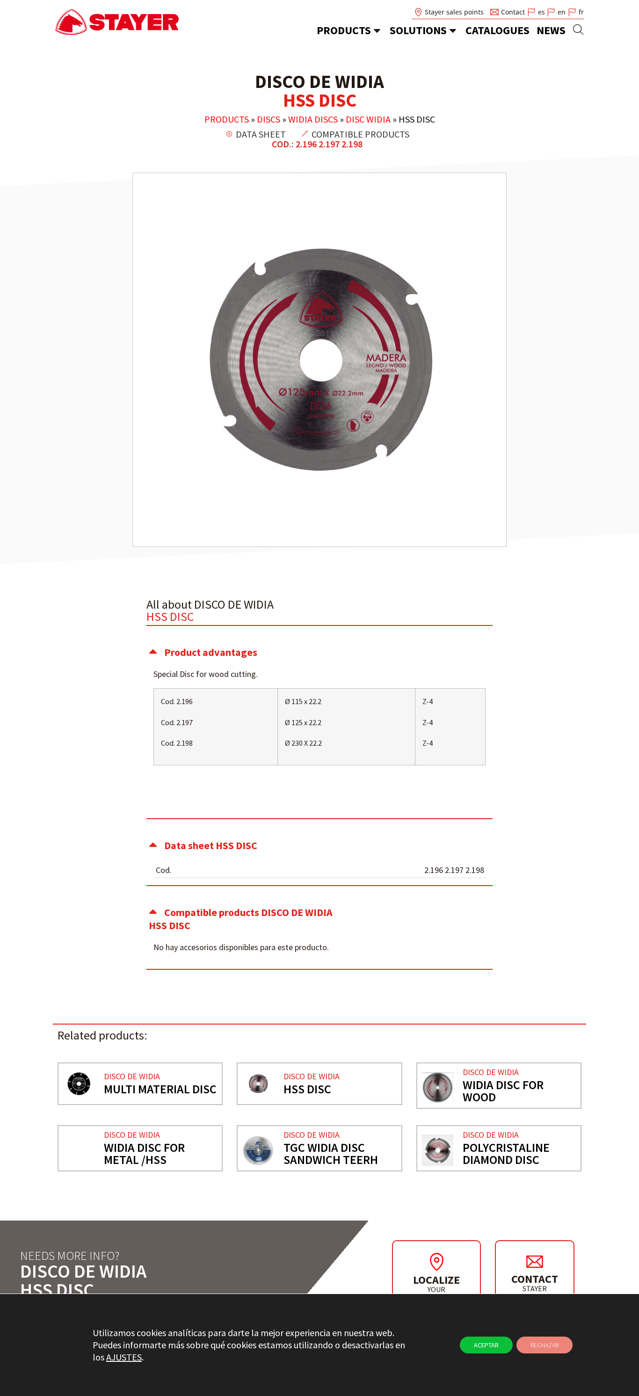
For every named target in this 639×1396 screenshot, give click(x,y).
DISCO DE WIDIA (132, 1076)
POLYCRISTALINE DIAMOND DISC (506, 1153)
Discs (268, 119)
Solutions (418, 30)
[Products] (377, 30)
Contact (534, 1279)
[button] (319, 652)
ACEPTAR (486, 1345)
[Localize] (436, 1262)
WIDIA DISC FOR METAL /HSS (144, 1153)
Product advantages (210, 652)
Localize (436, 1279)
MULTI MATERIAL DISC (160, 1089)
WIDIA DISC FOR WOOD (503, 1091)
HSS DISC (307, 1089)
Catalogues (497, 30)
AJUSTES (124, 1357)
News (551, 30)
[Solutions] (452, 30)
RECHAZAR (544, 1345)
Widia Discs (313, 119)
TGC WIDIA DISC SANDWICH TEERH (330, 1153)
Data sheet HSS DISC (210, 845)
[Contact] (534, 1261)
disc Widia (368, 119)
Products (344, 30)
